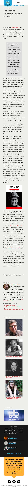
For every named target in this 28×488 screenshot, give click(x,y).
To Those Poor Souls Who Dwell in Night (13, 309)
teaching (12, 275)
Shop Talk (5, 7)
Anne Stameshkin (12, 438)
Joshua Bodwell (12, 443)
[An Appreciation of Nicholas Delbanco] (14, 347)
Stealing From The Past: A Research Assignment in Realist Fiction (13, 398)
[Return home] (8, 3)
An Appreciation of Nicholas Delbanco (14, 356)
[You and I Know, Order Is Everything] (14, 327)
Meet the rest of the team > (14, 453)
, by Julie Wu (9, 305)
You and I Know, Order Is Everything (13, 336)
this (11, 225)
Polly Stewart (11, 448)
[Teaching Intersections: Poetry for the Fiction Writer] (14, 367)
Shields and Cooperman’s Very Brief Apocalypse (12, 307)
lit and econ (12, 274)
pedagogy (17, 274)
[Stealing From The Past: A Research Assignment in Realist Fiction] (14, 388)
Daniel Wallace (7, 20)
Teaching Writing (18, 275)
